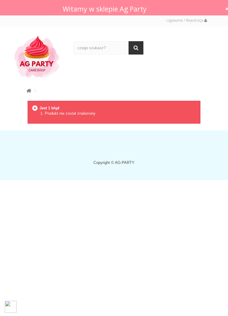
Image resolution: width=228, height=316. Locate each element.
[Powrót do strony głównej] (28, 89)
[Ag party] (39, 56)
